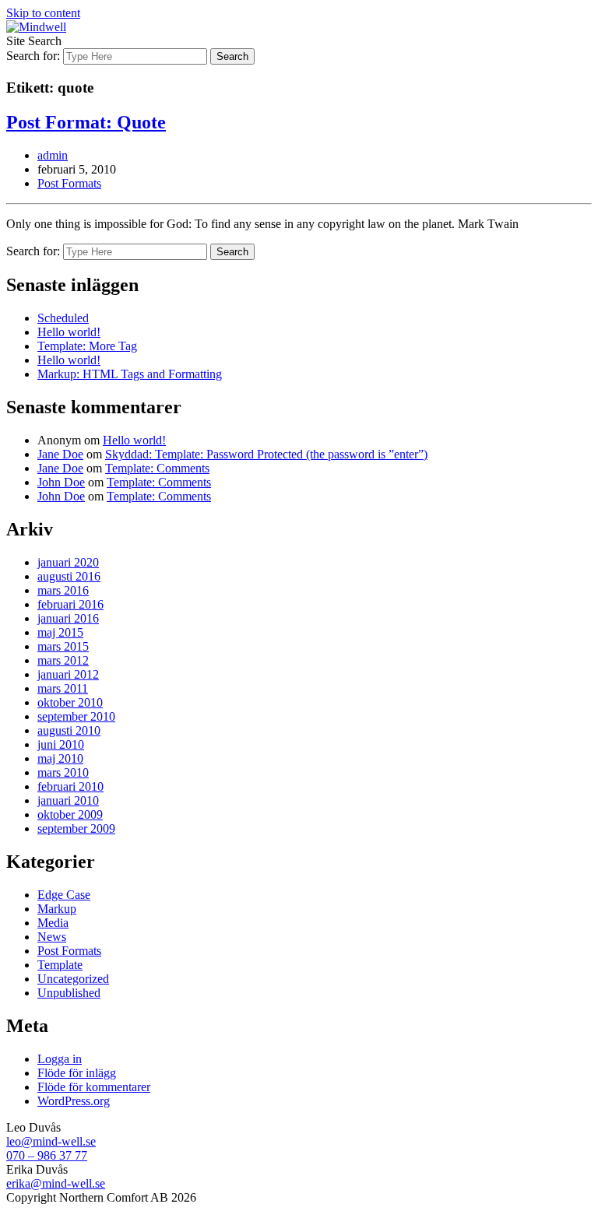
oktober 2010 (70, 702)
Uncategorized (73, 978)
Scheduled (63, 318)
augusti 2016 (68, 576)
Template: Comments (157, 468)
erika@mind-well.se (55, 1183)
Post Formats (69, 183)
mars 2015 (63, 646)
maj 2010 (60, 758)
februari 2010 (70, 786)
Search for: (33, 55)
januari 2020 (68, 562)
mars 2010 (63, 772)
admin (52, 155)
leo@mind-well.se (51, 1141)
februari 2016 (70, 604)
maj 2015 (60, 632)
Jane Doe (60, 454)
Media (53, 922)
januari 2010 (68, 800)
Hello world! (68, 332)
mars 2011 (62, 688)
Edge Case (63, 894)
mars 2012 (63, 660)
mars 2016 (63, 590)
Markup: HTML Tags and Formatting (129, 374)
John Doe (61, 482)
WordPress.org (73, 1100)
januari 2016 (68, 618)
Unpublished (68, 992)
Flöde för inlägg (76, 1072)
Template (60, 964)
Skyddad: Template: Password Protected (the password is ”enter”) (266, 454)
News (51, 936)
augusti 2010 (68, 730)
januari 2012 (68, 674)
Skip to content (43, 12)
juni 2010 (60, 744)
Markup (56, 908)
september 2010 (76, 716)
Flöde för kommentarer (93, 1086)
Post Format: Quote (86, 122)
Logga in (59, 1058)
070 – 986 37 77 (46, 1155)
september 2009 (76, 828)
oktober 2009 (70, 814)
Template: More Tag (87, 346)
